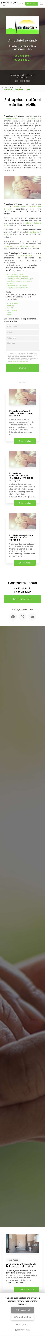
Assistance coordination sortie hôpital (20, 279)
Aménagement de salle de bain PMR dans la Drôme (21, 1265)
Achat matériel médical (15, 274)
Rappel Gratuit (31, 4)
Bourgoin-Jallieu (12, 303)
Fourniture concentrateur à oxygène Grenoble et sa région (21, 477)
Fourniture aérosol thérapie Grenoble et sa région (21, 413)
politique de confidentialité (19, 361)
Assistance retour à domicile (17, 286)
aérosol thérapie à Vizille (29, 255)
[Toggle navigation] (41, 4)
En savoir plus (25, 441)
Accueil (4, 87)
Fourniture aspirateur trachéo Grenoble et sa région (21, 537)
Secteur (12, 87)
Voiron (9, 315)
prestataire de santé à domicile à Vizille (22, 118)
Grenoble (10, 308)
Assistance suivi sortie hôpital (17, 288)
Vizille (19, 87)
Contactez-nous (22, 81)
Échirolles (10, 306)
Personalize (23, 1325)
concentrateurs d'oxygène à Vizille (22, 246)
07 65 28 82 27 (22, 59)
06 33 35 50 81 (22, 55)
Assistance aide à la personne (17, 277)
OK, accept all (23, 1310)
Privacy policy (23, 1330)
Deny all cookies (23, 1317)
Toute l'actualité (26, 1289)
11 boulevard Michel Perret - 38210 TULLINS (22, 76)
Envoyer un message (22, 599)
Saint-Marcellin (12, 310)
